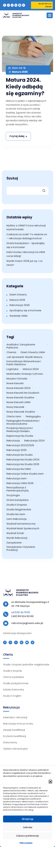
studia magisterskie (18, 509)
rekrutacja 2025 (16, 450)
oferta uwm (13, 416)
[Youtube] (19, 5)
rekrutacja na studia (19, 454)
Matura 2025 (20, 71)
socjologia (13, 495)
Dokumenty (10, 742)
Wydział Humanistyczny (21, 523)
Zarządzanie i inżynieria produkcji (20, 548)
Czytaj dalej (16, 136)
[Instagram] (8, 5)
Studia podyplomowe (15, 683)
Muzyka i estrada (16, 378)
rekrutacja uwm (16, 478)
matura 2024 (31, 369)
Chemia (11, 352)
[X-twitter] (12, 5)
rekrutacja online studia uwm (25, 473)
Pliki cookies (26, 843)
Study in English (12, 696)
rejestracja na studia (19, 435)
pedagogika (33, 416)
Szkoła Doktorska (13, 689)
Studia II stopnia (12, 671)
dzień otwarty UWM (33, 352)
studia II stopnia (16, 504)
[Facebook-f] (4, 5)
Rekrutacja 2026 (19, 305)
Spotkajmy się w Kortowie (25, 310)
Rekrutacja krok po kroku (18, 723)
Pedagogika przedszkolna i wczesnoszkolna (22, 422)
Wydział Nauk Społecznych (22, 528)
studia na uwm (15, 514)
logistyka (12, 369)
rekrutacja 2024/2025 (20, 445)
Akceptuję (27, 819)
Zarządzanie (14, 542)
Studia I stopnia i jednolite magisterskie (26, 664)
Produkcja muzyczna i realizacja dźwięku (19, 430)
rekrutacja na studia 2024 (22, 459)
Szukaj (12, 178)
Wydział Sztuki (15, 533)
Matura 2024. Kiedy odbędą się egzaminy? (25, 86)
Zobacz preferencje (27, 835)
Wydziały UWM (18, 316)
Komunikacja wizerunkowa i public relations (23, 363)
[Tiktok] (23, 5)
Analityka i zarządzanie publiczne (20, 346)
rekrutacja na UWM (18, 469)
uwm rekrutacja (16, 519)
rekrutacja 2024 (34, 440)
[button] (50, 781)
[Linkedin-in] (15, 5)
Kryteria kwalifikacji (14, 736)
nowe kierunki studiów (20, 397)
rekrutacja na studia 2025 (22, 464)
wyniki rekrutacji (16, 538)
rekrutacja (13, 440)
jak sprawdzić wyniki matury (24, 357)
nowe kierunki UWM (18, 402)
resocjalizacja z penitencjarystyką (17, 489)
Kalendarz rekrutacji (15, 717)
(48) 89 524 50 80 (22, 616)
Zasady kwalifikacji (14, 730)
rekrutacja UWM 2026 (19, 483)
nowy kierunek (15, 407)
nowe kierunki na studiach (22, 392)
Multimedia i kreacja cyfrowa (24, 373)
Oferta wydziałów (13, 677)
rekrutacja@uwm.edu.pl (27, 623)
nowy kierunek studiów (20, 411)
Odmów (27, 827)
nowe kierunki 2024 (18, 388)
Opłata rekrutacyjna (15, 748)
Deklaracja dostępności (17, 633)
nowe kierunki (15, 383)
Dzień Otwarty (18, 294)
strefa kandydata (17, 500)
